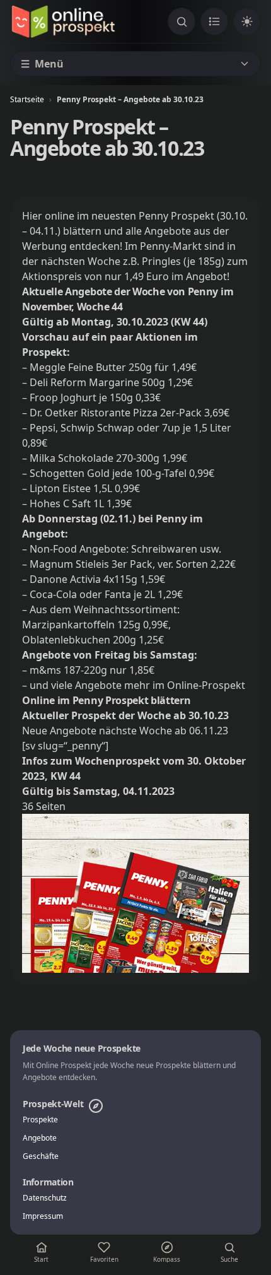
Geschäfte (41, 1156)
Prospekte (40, 1120)
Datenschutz (45, 1198)
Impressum (43, 1216)
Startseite (27, 99)
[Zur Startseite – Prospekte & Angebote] (63, 21)
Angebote (40, 1138)
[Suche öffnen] (181, 21)
